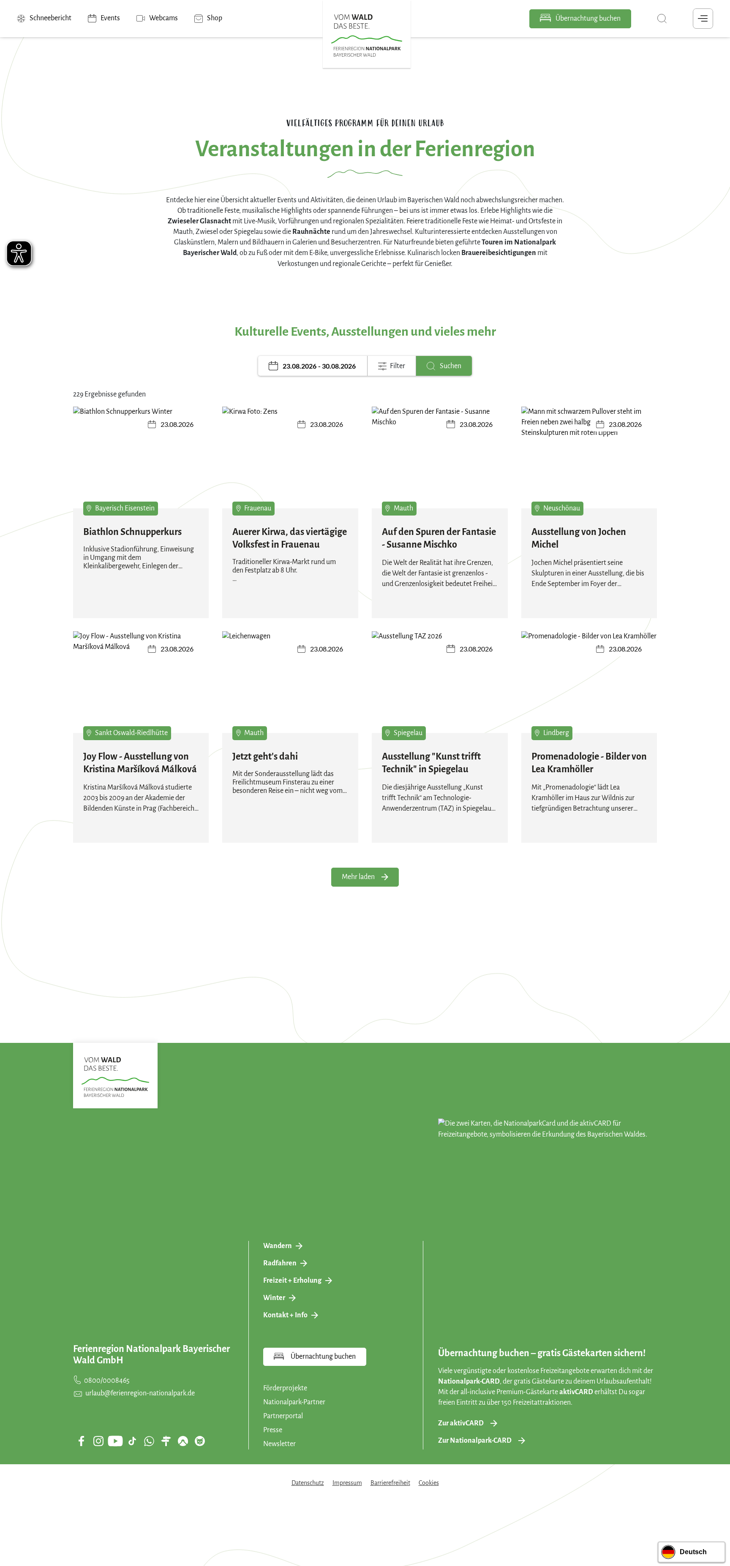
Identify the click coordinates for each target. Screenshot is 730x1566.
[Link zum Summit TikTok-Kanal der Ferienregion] (132, 1441)
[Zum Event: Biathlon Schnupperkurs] (141, 457)
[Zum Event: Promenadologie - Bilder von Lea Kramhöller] (589, 682)
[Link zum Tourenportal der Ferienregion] (166, 1441)
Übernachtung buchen (587, 18)
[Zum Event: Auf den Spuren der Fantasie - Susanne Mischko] (440, 457)
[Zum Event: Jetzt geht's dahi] (290, 682)
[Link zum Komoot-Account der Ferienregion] (183, 1441)
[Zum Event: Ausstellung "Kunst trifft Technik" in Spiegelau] (440, 682)
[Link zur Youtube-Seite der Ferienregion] (115, 1441)
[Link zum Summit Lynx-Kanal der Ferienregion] (200, 1441)
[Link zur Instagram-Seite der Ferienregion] (98, 1441)
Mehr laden (358, 877)
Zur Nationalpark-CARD (475, 1440)
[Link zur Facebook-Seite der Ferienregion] (81, 1441)
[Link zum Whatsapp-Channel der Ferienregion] (149, 1441)
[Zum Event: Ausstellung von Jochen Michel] (589, 457)
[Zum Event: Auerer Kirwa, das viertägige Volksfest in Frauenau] (290, 457)
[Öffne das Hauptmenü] (703, 18)
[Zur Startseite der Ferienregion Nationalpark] (366, 35)
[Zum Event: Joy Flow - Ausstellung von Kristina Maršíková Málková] (141, 682)
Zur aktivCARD (461, 1423)
